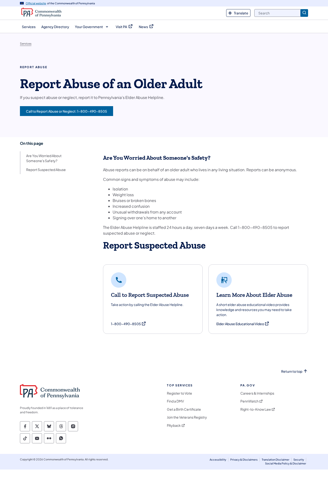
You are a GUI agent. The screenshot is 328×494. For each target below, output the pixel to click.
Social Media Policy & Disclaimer (285, 463)
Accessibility (218, 459)
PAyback (174, 425)
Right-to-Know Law (255, 409)
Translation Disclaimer (275, 459)
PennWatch (249, 401)
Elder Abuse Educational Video (242, 324)
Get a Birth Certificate (184, 409)
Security (298, 459)
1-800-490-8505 (128, 324)
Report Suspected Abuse (46, 169)
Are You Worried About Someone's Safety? (43, 158)
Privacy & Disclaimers (244, 459)
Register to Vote (179, 393)
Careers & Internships (257, 393)
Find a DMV (175, 401)
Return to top (291, 371)
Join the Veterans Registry (187, 417)
